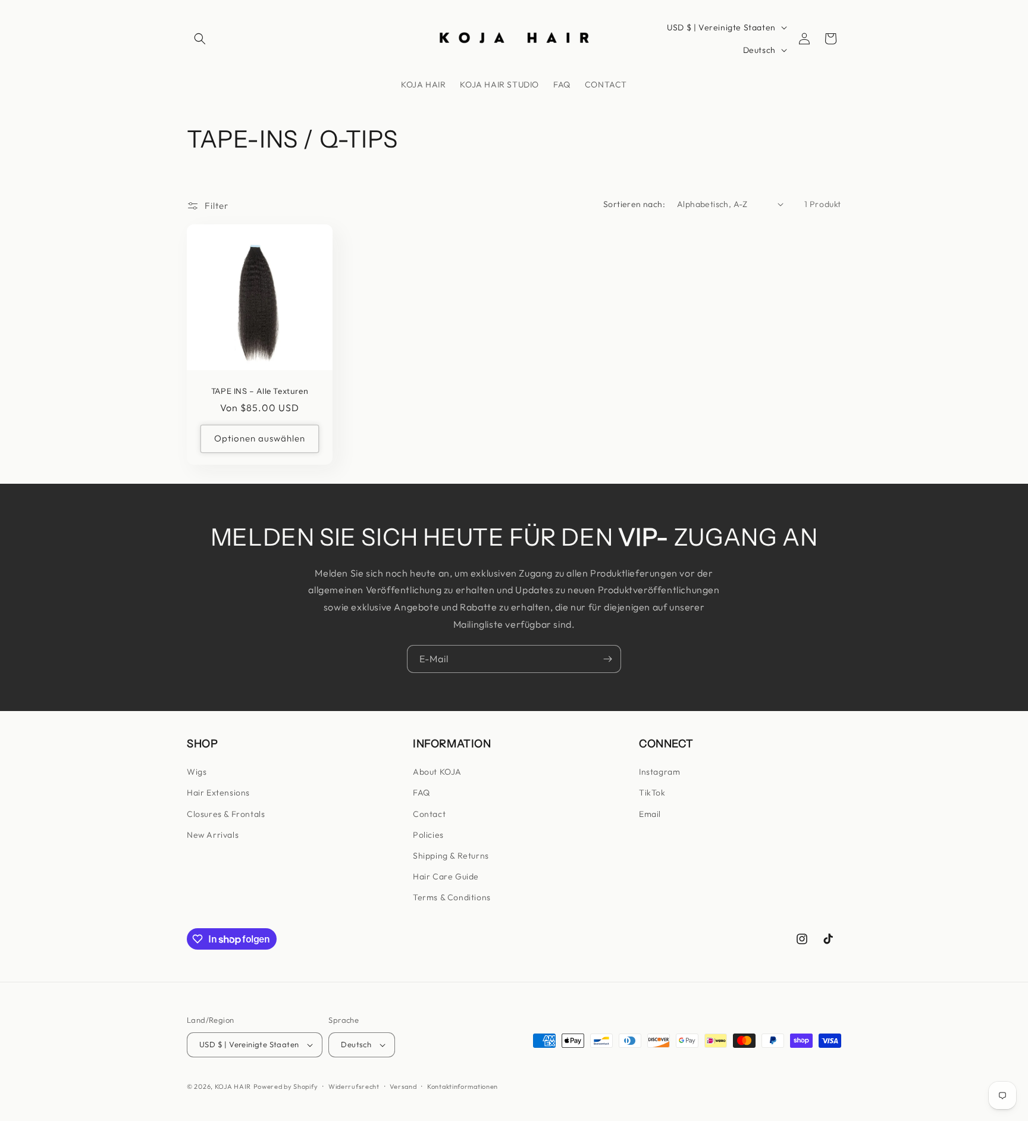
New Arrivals (213, 834)
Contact (429, 814)
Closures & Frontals (226, 814)
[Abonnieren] (607, 659)
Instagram (659, 771)
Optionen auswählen (259, 438)
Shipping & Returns (451, 855)
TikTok (652, 792)
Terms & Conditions (452, 897)
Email (650, 814)
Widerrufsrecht (354, 1086)
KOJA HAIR (233, 1086)
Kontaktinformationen (462, 1086)
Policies (428, 834)
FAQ (421, 792)
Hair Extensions (218, 792)
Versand (403, 1086)
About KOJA (437, 771)
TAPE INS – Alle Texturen (259, 391)
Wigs (196, 771)
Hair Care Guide (446, 876)
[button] (200, 39)
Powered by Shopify (285, 1086)
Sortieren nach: (634, 204)
